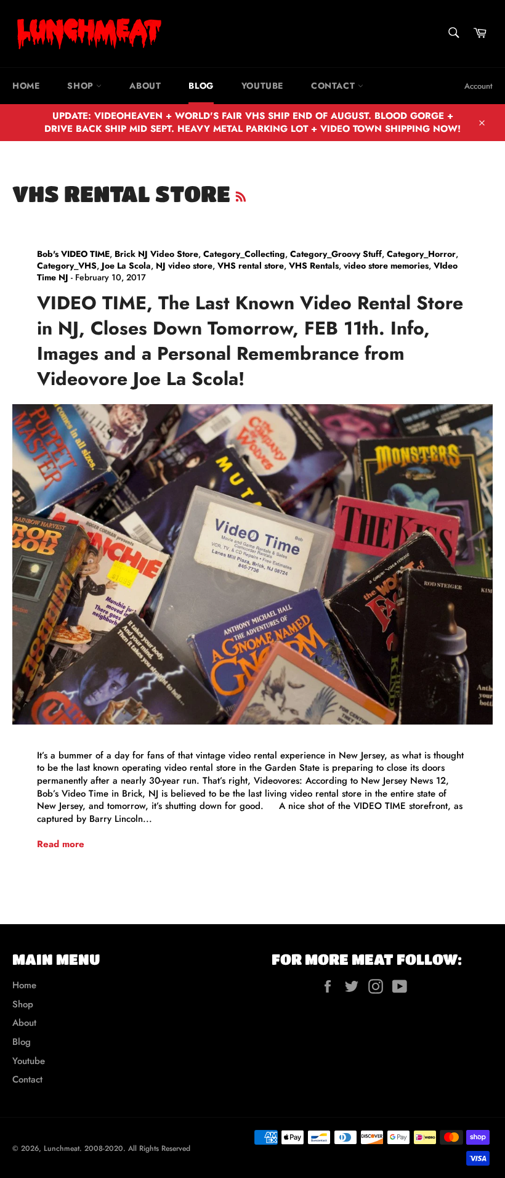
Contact (334, 85)
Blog (200, 85)
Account (478, 86)
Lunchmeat (61, 1148)
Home (25, 85)
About (145, 85)
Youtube (262, 85)
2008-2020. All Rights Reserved (137, 1148)
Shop (81, 85)
